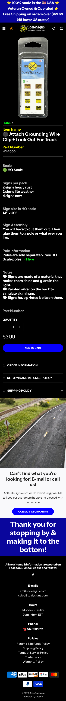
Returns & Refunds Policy (33, 643)
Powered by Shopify (33, 696)
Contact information (33, 511)
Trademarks (33, 657)
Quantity (10, 319)
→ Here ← (30, 259)
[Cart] (61, 28)
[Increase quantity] (20, 327)
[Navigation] (4, 28)
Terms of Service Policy (33, 652)
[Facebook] (33, 575)
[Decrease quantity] (7, 327)
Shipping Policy (33, 648)
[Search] (54, 28)
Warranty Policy (33, 661)
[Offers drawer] (11, 28)
